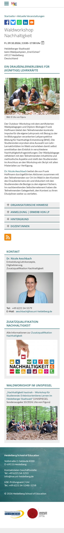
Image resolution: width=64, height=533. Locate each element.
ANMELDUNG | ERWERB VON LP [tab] (30, 212)
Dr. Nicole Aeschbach (15, 171)
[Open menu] (6, 3)
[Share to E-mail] (31, 22)
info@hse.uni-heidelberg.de (19, 476)
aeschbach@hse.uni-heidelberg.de (34, 311)
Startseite (9, 16)
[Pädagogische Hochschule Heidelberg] (15, 517)
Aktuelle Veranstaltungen (30, 16)
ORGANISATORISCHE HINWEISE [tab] (29, 205)
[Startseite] (14, 4)
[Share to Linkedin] (25, 22)
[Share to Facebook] (6, 22)
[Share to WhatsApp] (19, 22)
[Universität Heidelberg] (37, 517)
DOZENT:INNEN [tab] (20, 226)
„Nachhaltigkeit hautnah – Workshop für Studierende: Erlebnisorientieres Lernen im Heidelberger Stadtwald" (29, 395)
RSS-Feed (7, 237)
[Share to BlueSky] (13, 22)
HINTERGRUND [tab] (20, 219)
